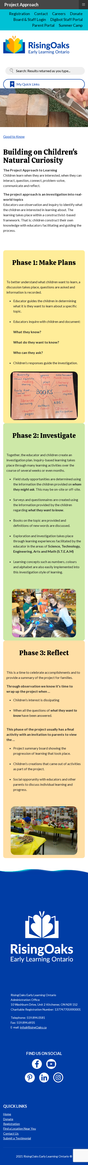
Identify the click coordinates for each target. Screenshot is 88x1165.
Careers (59, 13)
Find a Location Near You (19, 1128)
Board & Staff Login (29, 19)
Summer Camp (71, 25)
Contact (41, 13)
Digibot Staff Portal (66, 19)
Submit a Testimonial (17, 1138)
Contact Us (11, 1133)
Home (7, 1114)
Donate (76, 13)
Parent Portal (43, 25)
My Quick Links (28, 84)
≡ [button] (83, 4)
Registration (19, 13)
